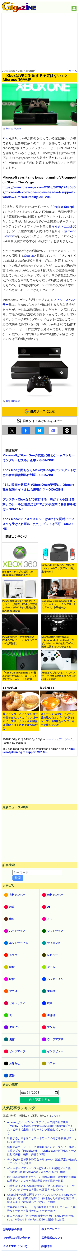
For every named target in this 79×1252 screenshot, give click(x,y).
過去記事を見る (39, 1100)
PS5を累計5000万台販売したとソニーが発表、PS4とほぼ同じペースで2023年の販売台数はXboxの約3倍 (19, 606)
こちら (55, 1115)
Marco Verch (13, 128)
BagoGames (13, 401)
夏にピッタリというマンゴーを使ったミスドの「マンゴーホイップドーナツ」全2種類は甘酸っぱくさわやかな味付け (20, 721)
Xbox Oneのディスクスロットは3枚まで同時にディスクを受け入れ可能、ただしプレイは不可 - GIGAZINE (38, 524)
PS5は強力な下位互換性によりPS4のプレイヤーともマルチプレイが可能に (19, 640)
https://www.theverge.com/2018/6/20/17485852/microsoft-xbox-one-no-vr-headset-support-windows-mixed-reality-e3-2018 (39, 192)
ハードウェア (54, 739)
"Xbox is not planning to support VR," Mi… (38, 750)
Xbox (6, 138)
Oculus (29, 256)
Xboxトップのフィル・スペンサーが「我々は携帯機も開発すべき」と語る (58, 676)
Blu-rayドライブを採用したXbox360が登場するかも (17, 573)
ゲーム (73, 70)
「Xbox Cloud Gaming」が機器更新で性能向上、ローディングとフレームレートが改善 (19, 676)
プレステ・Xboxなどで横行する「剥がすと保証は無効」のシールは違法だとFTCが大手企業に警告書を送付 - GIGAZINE (39, 504)
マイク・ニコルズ (64, 226)
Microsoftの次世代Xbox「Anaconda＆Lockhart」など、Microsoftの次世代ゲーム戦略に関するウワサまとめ (58, 641)
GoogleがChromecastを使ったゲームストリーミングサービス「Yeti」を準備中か (58, 604)
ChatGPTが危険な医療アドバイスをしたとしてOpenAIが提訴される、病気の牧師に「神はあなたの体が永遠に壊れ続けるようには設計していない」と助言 (42, 1198)
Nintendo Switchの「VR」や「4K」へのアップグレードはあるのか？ (58, 568)
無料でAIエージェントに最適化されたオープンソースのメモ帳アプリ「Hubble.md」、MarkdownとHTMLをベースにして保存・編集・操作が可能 (42, 1150)
